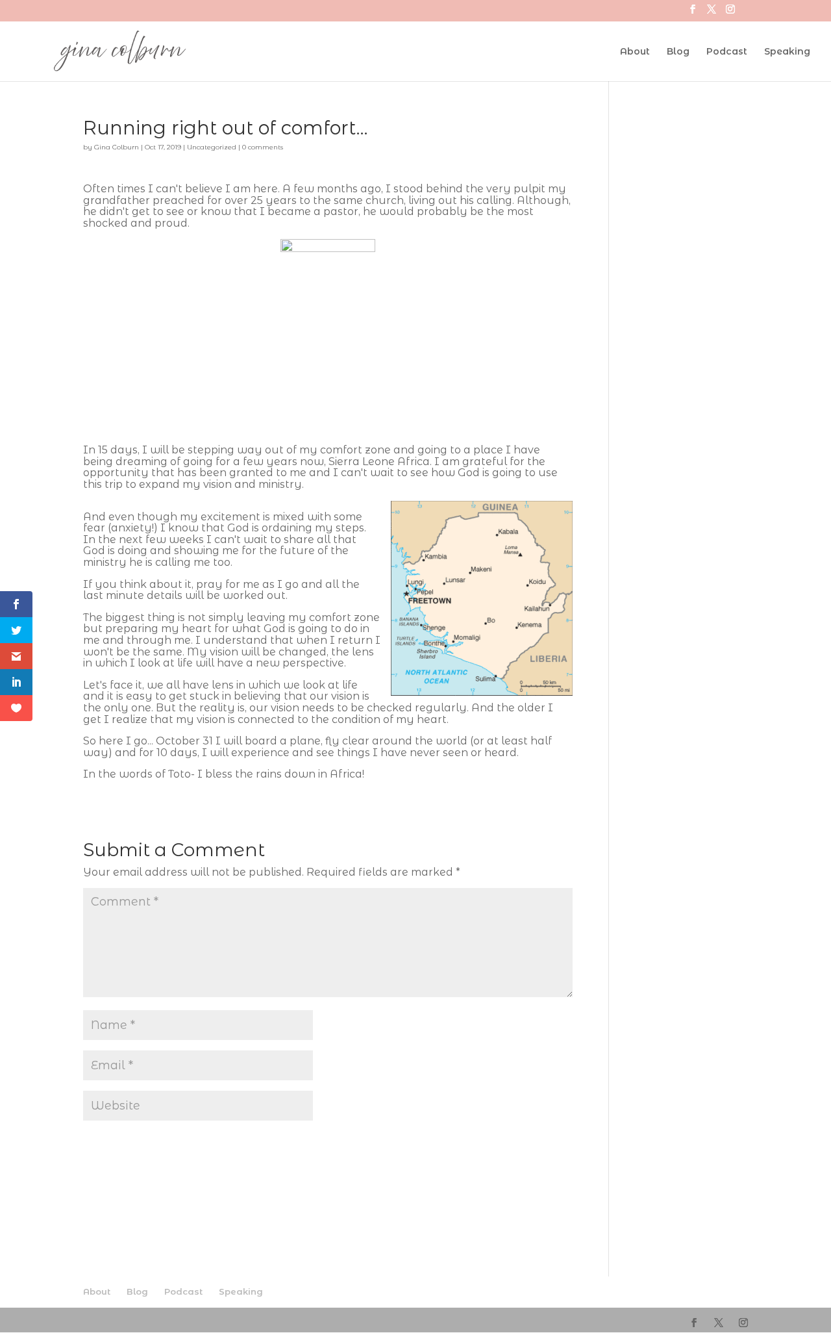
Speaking (787, 52)
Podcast (726, 52)
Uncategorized (211, 147)
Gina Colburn (116, 147)
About (635, 52)
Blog (678, 52)
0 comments (262, 147)
